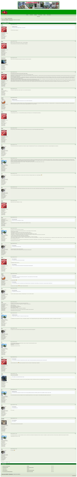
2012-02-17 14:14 (15, 389)
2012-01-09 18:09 (15, 288)
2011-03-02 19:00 (15, 97)
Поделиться (12, 24)
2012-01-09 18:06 (15, 273)
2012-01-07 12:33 (15, 144)
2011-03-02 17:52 (15, 88)
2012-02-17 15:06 (15, 404)
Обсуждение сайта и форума (30, 467)
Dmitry (2, 41)
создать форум (74, 475)
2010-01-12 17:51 (15, 24)
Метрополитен (11, 474)
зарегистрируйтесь (10, 18)
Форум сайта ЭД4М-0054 (5, 474)
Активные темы (38, 16)
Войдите (6, 18)
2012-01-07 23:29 (15, 200)
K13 (1, 158)
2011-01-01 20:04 (15, 57)
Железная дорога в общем (30, 471)
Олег (2, 187)
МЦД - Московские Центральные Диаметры (7, 471)
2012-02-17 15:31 (15, 418)
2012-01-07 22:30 (15, 173)
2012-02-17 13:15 (15, 373)
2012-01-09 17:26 (15, 243)
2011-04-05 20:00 (15, 111)
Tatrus (2, 217)
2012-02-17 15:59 (15, 433)
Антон (2, 302)
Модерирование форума (5, 467)
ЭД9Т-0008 (2, 418)
